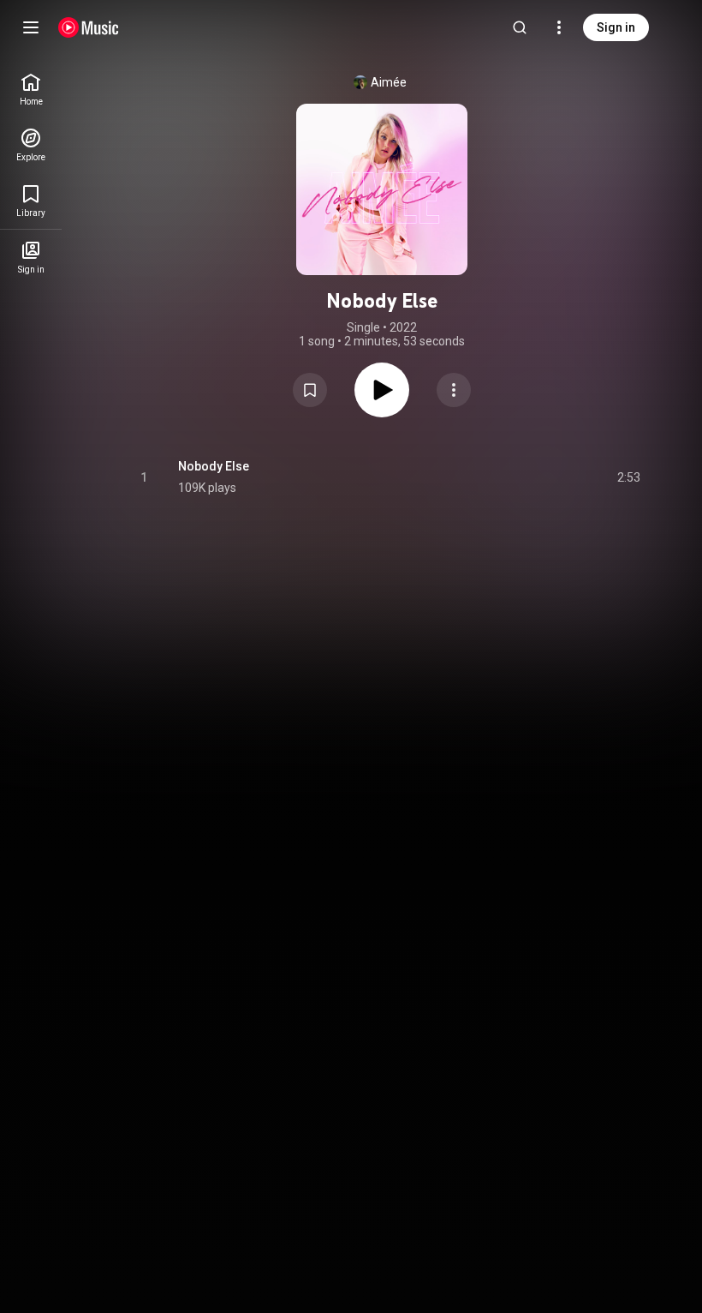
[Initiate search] (519, 27)
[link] (31, 89)
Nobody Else (213, 466)
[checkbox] (628, 477)
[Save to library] (310, 390)
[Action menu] (454, 390)
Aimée (389, 82)
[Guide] (31, 27)
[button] (310, 390)
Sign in (616, 27)
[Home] (88, 27)
